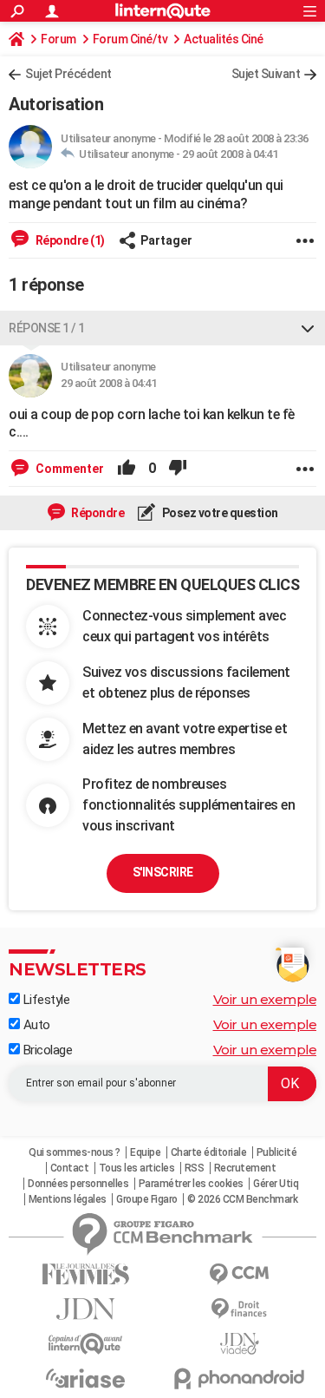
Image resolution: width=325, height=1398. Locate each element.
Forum (58, 39)
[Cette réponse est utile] (126, 468)
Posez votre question (218, 513)
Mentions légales (68, 1199)
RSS (195, 1168)
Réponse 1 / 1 (47, 328)
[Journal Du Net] (86, 1309)
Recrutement (245, 1168)
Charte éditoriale (209, 1152)
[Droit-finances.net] (240, 1309)
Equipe (145, 1152)
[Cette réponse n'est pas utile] (177, 468)
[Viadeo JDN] (240, 1344)
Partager (166, 240)
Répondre (97, 513)
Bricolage (46, 1050)
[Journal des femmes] (86, 1274)
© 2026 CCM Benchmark (242, 1199)
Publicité (277, 1152)
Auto (35, 1025)
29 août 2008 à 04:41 (229, 154)
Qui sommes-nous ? (74, 1152)
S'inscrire (163, 872)
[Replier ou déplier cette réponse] (308, 328)
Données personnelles (78, 1184)
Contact (69, 1168)
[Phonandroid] (240, 1378)
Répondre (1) (69, 240)
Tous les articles (137, 1168)
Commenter (68, 469)
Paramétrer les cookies (191, 1184)
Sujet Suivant (266, 74)
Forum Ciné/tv (130, 39)
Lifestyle (44, 999)
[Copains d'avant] (86, 1344)
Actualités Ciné (223, 39)
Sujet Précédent (68, 74)
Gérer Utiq (275, 1184)
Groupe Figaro (147, 1199)
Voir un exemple (265, 999)
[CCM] (240, 1274)
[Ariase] (86, 1378)
